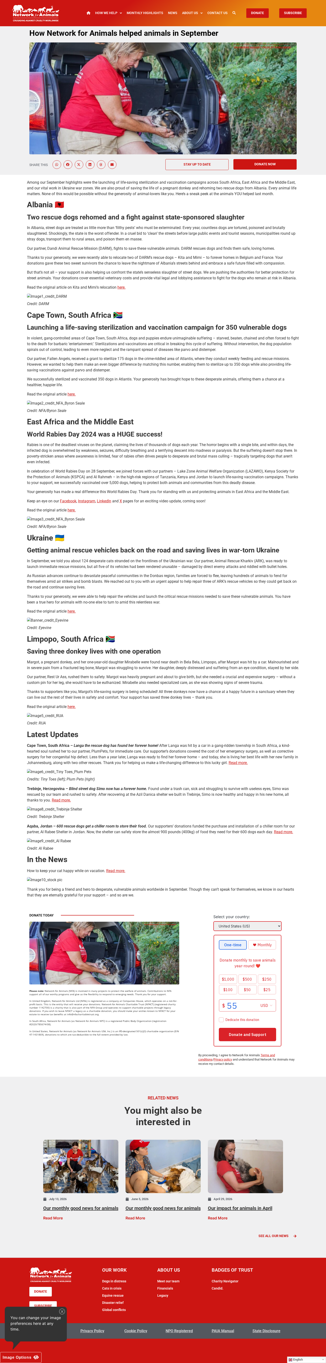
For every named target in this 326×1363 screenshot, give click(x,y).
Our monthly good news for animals (80, 1208)
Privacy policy (223, 1059)
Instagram (86, 501)
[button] (57, 164)
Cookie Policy (135, 1331)
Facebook (68, 501)
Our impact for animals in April (240, 1208)
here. (121, 287)
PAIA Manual (223, 1331)
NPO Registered (179, 1331)
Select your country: (231, 917)
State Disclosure (266, 1331)
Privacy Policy (92, 1331)
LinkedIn (104, 501)
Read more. (238, 762)
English (297, 1359)
